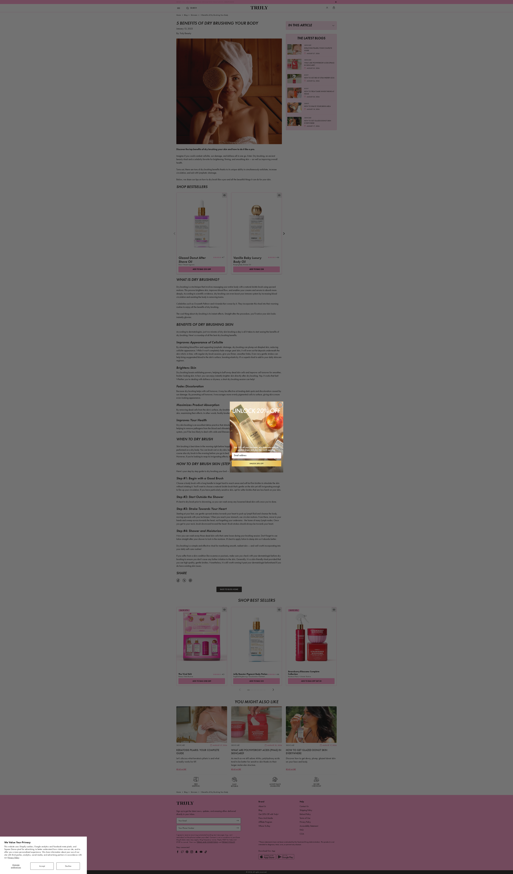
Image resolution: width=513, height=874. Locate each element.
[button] (256, 463)
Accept (42, 866)
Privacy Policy (13, 857)
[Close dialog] (280, 404)
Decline (68, 866)
